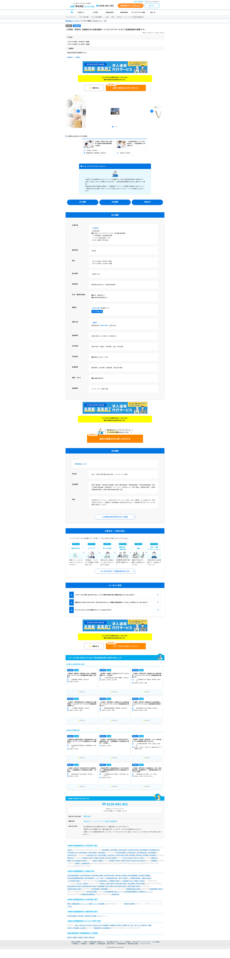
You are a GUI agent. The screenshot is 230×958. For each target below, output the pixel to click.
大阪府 (107, 17)
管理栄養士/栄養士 (133, 944)
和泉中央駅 (104, 325)
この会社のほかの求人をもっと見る (115, 517)
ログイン (152, 5)
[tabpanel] (115, 111)
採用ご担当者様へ (138, 1)
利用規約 (127, 942)
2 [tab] (115, 127)
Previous (78, 111)
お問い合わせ (136, 942)
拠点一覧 (153, 12)
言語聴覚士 (92, 944)
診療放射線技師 (121, 944)
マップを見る (96, 311)
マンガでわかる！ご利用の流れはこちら (115, 571)
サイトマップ (146, 942)
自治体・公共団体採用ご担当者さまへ (94, 942)
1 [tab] (113, 127)
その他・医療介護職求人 (97, 17)
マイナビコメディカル (71, 17)
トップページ (72, 12)
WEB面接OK (70, 57)
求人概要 (82, 202)
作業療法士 (84, 944)
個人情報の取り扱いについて (115, 942)
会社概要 (115, 202)
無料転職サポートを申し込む (130, 5)
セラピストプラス (145, 944)
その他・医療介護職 (83, 17)
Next (151, 111)
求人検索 (95, 12)
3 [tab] (117, 127)
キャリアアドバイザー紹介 (138, 12)
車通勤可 (78, 57)
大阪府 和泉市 (96, 308)
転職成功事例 (110, 12)
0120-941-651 (105, 6)
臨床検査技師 (101, 944)
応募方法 (147, 202)
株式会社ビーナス (81, 464)
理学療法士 (76, 944)
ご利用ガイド (81, 12)
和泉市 (112, 17)
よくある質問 (155, 942)
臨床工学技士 (111, 944)
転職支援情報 (124, 12)
